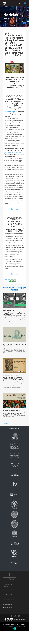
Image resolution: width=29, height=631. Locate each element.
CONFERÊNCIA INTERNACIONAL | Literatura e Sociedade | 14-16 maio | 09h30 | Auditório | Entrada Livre (14, 412)
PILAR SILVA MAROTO (11, 111)
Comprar (14, 209)
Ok (15, 628)
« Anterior (5, 423)
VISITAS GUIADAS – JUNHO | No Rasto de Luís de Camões (14, 345)
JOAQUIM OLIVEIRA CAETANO (13, 153)
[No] (27, 627)
